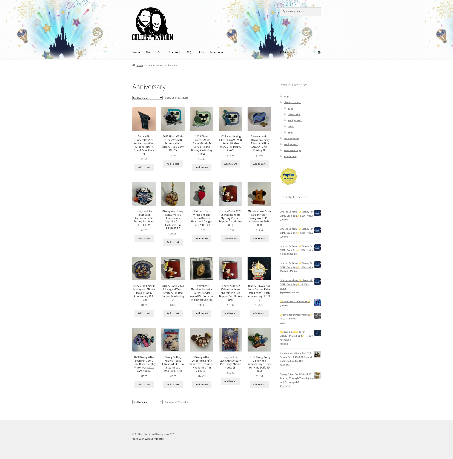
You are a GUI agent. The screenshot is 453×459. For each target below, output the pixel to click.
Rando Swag (290, 156)
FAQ (189, 52)
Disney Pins (294, 114)
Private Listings (292, 150)
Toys (290, 132)
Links (201, 52)
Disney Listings (292, 102)
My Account (217, 52)
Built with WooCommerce (148, 438)
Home (136, 52)
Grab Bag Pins (291, 138)
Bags (286, 96)
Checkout (174, 52)
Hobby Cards (295, 120)
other (291, 126)
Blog (148, 52)
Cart (160, 52)
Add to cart (144, 167)
